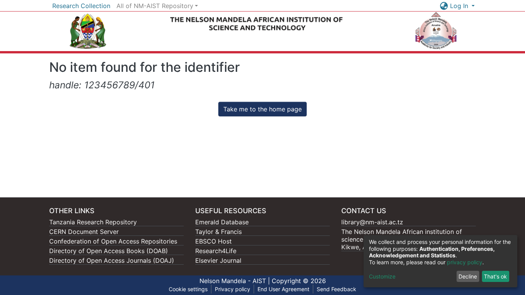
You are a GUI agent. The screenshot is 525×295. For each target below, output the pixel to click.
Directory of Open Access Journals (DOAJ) (111, 260)
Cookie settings (188, 289)
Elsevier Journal (218, 260)
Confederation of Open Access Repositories (113, 241)
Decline (468, 276)
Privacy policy (232, 289)
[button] (444, 6)
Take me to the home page (262, 109)
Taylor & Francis (218, 231)
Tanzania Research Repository (93, 222)
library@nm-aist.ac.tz (372, 222)
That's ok (495, 276)
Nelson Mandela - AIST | (235, 281)
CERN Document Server (84, 231)
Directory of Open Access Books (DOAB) (108, 251)
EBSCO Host (213, 241)
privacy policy (464, 262)
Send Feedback (336, 289)
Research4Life (215, 251)
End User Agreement (283, 289)
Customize (382, 276)
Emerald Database (222, 222)
